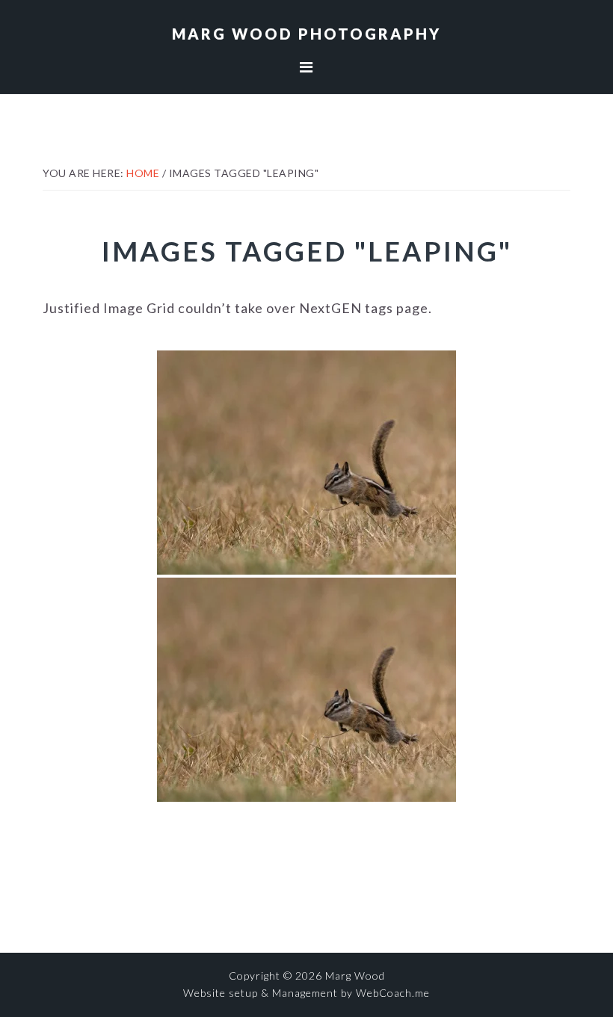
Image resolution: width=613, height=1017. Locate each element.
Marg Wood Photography (306, 34)
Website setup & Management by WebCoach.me (306, 992)
